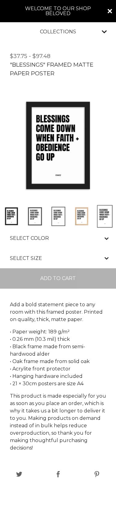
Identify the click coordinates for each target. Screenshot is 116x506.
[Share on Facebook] (58, 475)
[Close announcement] (110, 11)
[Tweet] (19, 475)
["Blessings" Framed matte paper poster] (11, 216)
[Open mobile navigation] (104, 32)
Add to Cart (58, 278)
